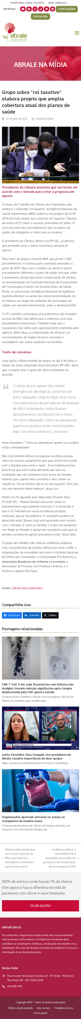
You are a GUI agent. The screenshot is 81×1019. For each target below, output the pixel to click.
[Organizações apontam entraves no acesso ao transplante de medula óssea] (40, 790)
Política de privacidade (20, 1008)
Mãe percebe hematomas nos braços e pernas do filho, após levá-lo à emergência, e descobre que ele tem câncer (18, 858)
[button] (77, 33)
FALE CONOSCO (57, 2)
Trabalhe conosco (63, 1008)
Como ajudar (40, 1013)
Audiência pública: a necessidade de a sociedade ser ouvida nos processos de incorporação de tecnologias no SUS (59, 858)
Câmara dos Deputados (27, 588)
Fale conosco (43, 1008)
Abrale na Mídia (44, 118)
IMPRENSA (9, 8)
